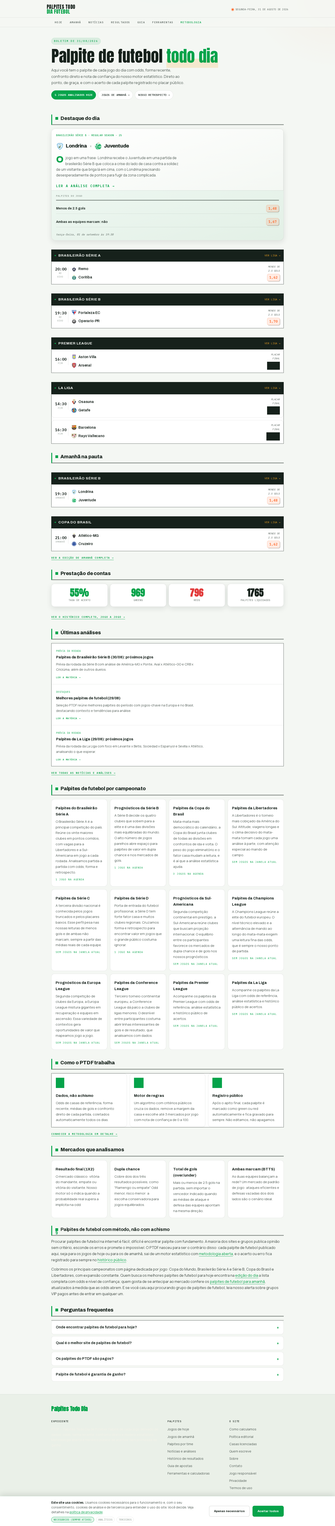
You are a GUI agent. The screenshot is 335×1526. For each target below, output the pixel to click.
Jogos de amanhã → (115, 95)
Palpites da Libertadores (254, 808)
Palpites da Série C (73, 898)
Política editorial (241, 1436)
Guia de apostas (180, 1466)
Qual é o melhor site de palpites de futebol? (94, 1343)
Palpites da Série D (131, 898)
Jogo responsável (242, 1473)
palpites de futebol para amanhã (237, 1281)
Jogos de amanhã (181, 1436)
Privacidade (238, 1480)
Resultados (120, 22)
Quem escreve (240, 1451)
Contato (235, 1466)
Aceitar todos (268, 1511)
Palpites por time (180, 1444)
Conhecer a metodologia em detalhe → (84, 1134)
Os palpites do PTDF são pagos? (85, 1358)
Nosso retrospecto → (154, 95)
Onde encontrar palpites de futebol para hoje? (96, 1327)
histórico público (112, 1259)
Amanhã (75, 22)
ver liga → (273, 255)
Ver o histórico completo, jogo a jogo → (88, 617)
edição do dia (246, 1275)
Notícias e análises (182, 1451)
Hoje (58, 22)
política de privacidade (86, 1512)
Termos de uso (240, 1488)
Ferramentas (162, 22)
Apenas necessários (229, 1511)
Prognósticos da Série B (136, 808)
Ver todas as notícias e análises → (83, 772)
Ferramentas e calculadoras (189, 1473)
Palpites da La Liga (249, 983)
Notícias (96, 22)
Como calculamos (242, 1429)
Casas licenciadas (243, 1444)
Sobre (233, 1458)
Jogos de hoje (178, 1429)
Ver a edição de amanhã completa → (82, 557)
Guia (141, 22)
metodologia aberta (216, 1253)
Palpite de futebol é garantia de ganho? (91, 1374)
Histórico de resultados (186, 1458)
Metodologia (190, 22)
